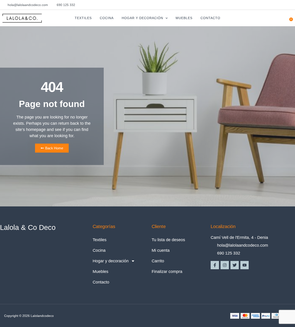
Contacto (210, 18)
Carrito (158, 261)
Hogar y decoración (142, 18)
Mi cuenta (161, 250)
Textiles (83, 18)
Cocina (107, 18)
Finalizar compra (167, 271)
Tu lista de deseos (168, 239)
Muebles (184, 18)
